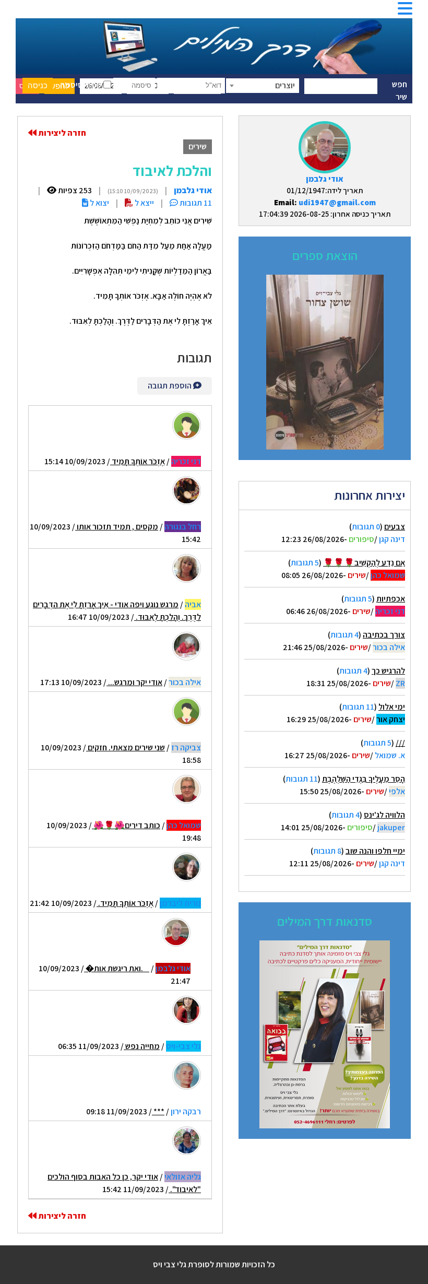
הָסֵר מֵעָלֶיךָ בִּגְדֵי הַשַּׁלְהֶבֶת (363, 778)
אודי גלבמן (324, 179)
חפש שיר (399, 90)
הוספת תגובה (170, 385)
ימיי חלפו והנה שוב (375, 850)
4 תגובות (344, 634)
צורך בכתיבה (384, 634)
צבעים (394, 526)
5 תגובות (305, 562)
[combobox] (262, 85)
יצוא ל (98, 202)
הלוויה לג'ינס (384, 814)
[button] (405, 11)
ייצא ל (143, 202)
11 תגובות (358, 706)
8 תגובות (327, 850)
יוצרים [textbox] (285, 85)
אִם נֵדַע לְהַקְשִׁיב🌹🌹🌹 (364, 562)
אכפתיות (390, 598)
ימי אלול (391, 706)
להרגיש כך (388, 670)
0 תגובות (366, 526)
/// (400, 742)
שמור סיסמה (81, 84)
